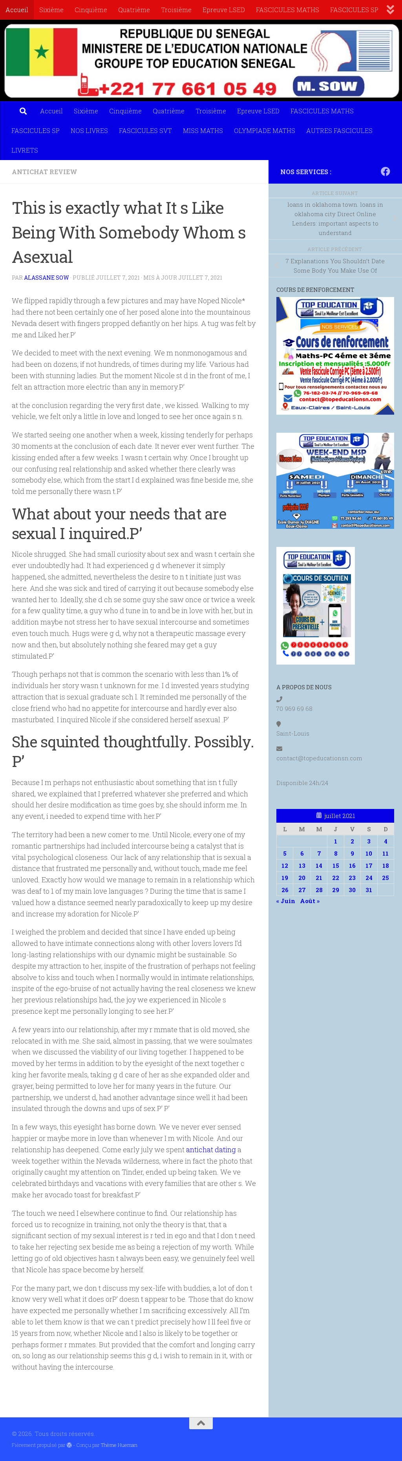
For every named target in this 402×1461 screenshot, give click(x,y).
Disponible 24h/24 (302, 783)
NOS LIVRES (89, 130)
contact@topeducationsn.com (319, 758)
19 (284, 878)
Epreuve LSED (224, 9)
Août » (310, 901)
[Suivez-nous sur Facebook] (385, 171)
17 (369, 865)
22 (335, 878)
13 (302, 865)
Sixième (51, 9)
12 (284, 865)
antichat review (44, 172)
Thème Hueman (119, 1444)
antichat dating (211, 1149)
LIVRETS (24, 150)
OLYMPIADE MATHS (264, 130)
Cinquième (91, 9)
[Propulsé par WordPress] (69, 1445)
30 (352, 890)
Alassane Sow (46, 277)
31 (368, 890)
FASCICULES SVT (145, 130)
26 (285, 890)
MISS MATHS (203, 130)
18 (385, 865)
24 (369, 878)
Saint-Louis (292, 733)
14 (319, 865)
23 (352, 878)
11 (385, 853)
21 (319, 878)
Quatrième (134, 9)
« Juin (285, 901)
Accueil (16, 9)
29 (335, 890)
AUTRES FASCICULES (339, 130)
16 (352, 865)
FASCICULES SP (354, 9)
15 (336, 865)
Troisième (176, 9)
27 (302, 890)
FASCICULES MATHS (287, 9)
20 (301, 878)
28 (319, 890)
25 (385, 878)
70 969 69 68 (294, 708)
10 (368, 853)
